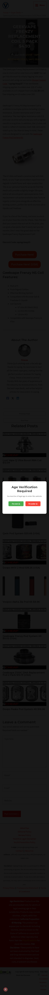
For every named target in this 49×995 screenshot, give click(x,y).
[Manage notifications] (6, 989)
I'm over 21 (16, 504)
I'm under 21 (33, 504)
